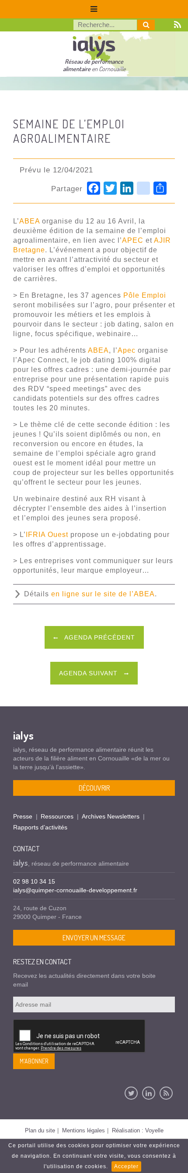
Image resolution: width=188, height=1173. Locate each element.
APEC (132, 240)
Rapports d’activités (40, 827)
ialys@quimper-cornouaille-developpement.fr (75, 890)
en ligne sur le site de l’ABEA (103, 594)
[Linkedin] (148, 1093)
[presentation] (79, 1036)
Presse (22, 816)
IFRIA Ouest (47, 534)
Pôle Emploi (144, 295)
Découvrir (94, 788)
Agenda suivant (89, 673)
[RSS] (166, 1093)
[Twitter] (131, 1093)
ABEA (29, 221)
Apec (127, 350)
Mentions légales (83, 1130)
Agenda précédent (99, 637)
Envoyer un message (94, 937)
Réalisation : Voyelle (138, 1130)
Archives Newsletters (110, 816)
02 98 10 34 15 (34, 881)
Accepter (126, 1166)
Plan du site (40, 1130)
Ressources (57, 816)
